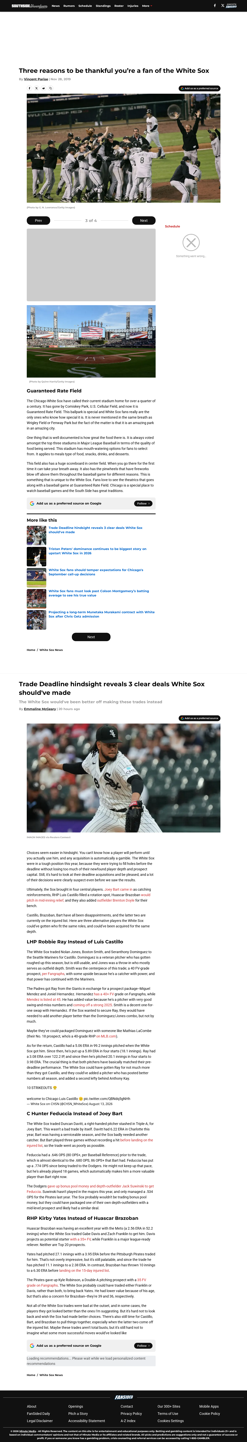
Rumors (69, 6)
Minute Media (27, 1431)
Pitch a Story (78, 1414)
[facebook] (215, 5)
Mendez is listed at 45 (44, 999)
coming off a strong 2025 (92, 1005)
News (56, 6)
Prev (38, 220)
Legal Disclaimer (40, 1421)
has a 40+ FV (104, 994)
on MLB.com (106, 1036)
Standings (103, 6)
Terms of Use (168, 1414)
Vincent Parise (36, 79)
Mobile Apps (209, 1406)
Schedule (85, 6)
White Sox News (51, 650)
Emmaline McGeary (40, 709)
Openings (75, 1406)
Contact (127, 1406)
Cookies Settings (171, 1421)
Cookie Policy (209, 1414)
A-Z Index (128, 1421)
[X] (222, 5)
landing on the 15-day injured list (84, 1270)
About (31, 1406)
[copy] (50, 88)
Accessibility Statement (86, 1421)
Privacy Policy (131, 1414)
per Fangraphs (53, 974)
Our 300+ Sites (169, 1406)
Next (144, 220)
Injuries (133, 6)
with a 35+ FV (80, 1239)
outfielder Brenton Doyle (116, 900)
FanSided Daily (38, 1414)
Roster (119, 6)
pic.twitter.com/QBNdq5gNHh (107, 1099)
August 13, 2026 (100, 1104)
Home (31, 650)
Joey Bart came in (118, 889)
